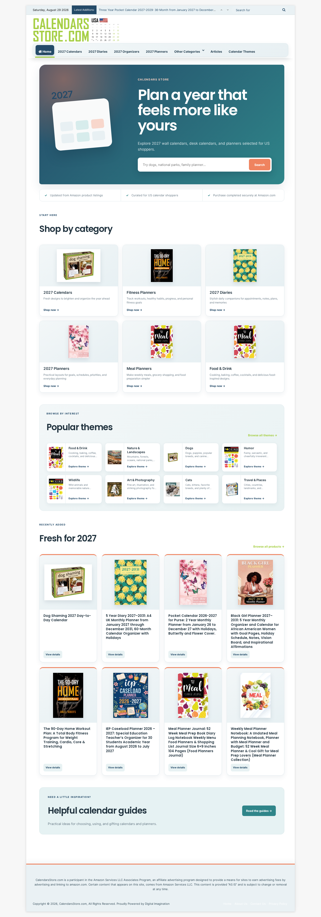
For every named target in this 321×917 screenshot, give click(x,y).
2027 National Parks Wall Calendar (122, 11)
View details (53, 654)
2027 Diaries (97, 51)
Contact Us (258, 903)
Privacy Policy (278, 903)
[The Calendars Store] (76, 29)
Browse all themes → (262, 435)
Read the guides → (259, 811)
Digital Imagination (157, 903)
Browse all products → (268, 546)
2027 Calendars (70, 51)
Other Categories (187, 51)
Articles (216, 51)
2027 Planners (157, 51)
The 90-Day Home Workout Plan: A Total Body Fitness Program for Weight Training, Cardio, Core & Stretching (66, 737)
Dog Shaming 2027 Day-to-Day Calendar (67, 617)
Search (259, 165)
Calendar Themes (242, 51)
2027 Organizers (126, 51)
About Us (241, 903)
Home (46, 51)
